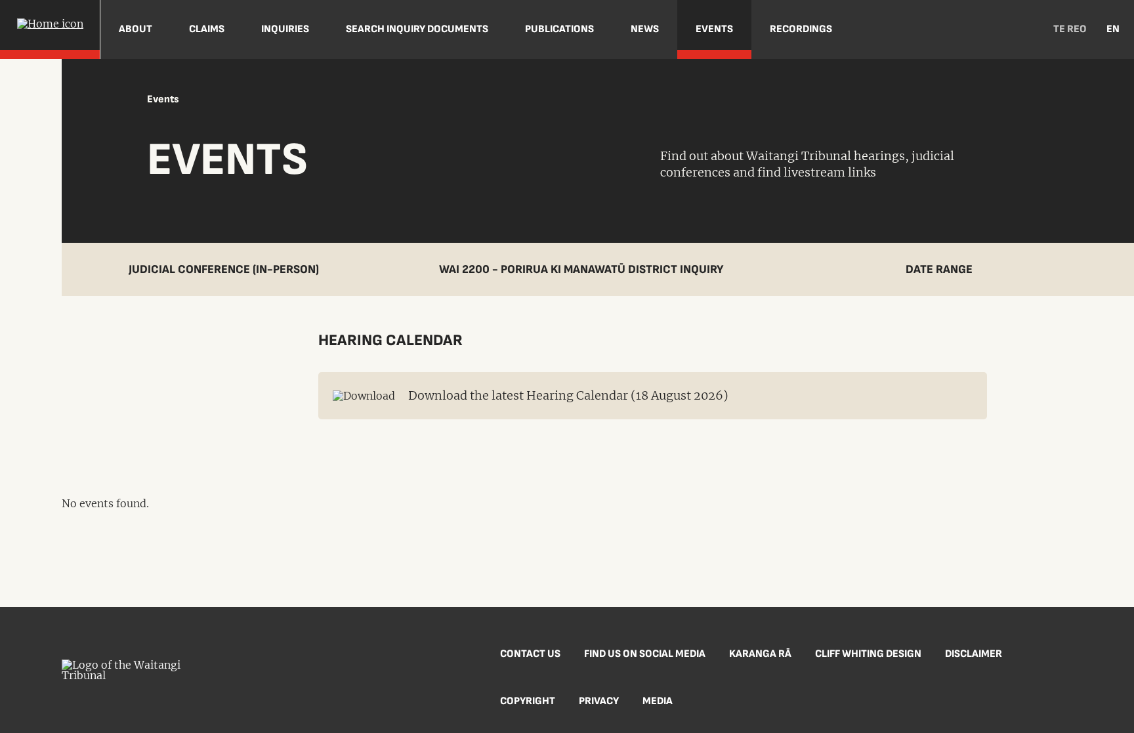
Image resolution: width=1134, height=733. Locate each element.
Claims (206, 29)
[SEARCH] (1023, 29)
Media (657, 701)
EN (1113, 29)
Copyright (527, 701)
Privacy (599, 701)
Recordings (801, 29)
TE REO (1070, 29)
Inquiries (285, 29)
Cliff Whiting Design (868, 654)
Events (714, 29)
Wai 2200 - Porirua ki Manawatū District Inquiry (581, 269)
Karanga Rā (760, 654)
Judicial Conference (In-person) (224, 269)
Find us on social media (644, 654)
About (135, 29)
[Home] (50, 29)
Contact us (530, 654)
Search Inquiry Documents (417, 29)
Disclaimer (973, 654)
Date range (939, 269)
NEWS (645, 29)
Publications (559, 29)
